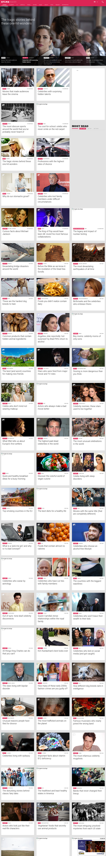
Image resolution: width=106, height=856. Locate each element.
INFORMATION (65, 4)
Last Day (89, 128)
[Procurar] (102, 1)
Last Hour (82, 128)
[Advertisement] (88, 94)
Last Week (96, 128)
